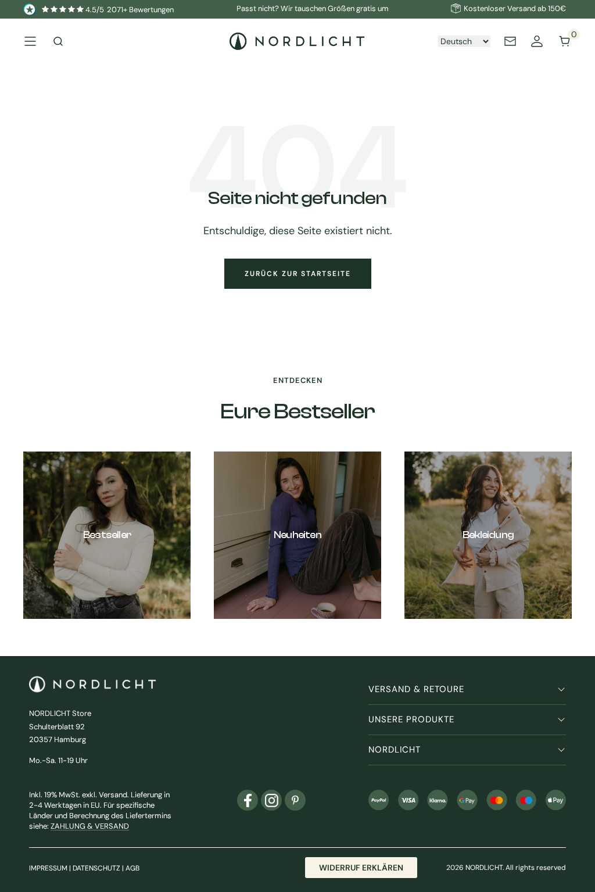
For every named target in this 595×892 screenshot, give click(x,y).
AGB (132, 868)
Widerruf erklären (361, 867)
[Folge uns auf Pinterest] (295, 800)
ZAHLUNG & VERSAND (90, 826)
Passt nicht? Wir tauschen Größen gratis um (312, 8)
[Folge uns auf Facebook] (247, 800)
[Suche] (58, 41)
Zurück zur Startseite (298, 273)
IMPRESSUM (48, 868)
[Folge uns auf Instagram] (271, 800)
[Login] (537, 41)
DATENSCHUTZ (96, 868)
